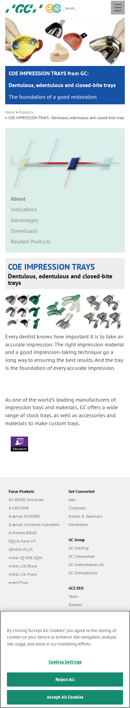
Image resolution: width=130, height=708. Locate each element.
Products (26, 112)
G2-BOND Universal (26, 499)
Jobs (72, 499)
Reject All (64, 679)
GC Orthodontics (83, 572)
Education (19, 449)
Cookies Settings (65, 662)
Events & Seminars (85, 516)
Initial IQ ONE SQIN (25, 557)
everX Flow (18, 582)
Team (73, 596)
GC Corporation (82, 556)
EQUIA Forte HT (22, 541)
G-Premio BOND (23, 532)
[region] (65, 659)
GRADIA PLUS (21, 549)
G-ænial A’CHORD (24, 516)
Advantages (24, 220)
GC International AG (86, 564)
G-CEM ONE (19, 507)
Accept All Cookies (65, 697)
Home (10, 112)
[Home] (24, 8)
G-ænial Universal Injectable (34, 524)
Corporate (77, 507)
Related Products (31, 241)
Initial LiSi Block (23, 565)
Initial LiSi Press (23, 574)
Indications (24, 209)
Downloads (24, 230)
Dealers (75, 604)
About (18, 198)
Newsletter (78, 524)
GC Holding (78, 548)
